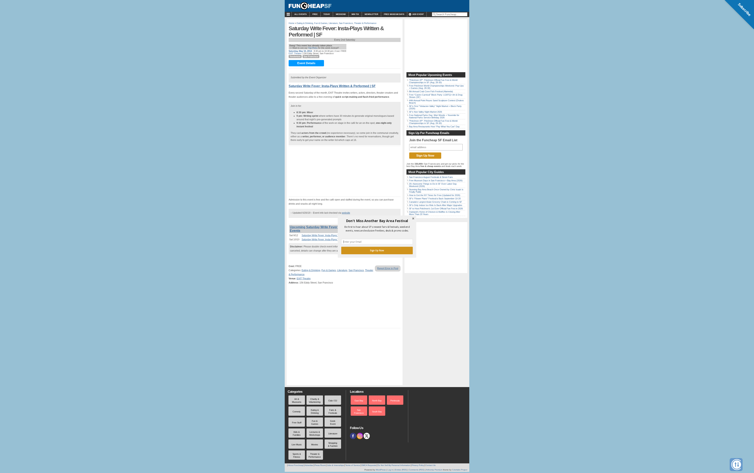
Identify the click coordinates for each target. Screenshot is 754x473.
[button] (377, 220)
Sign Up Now (377, 250)
